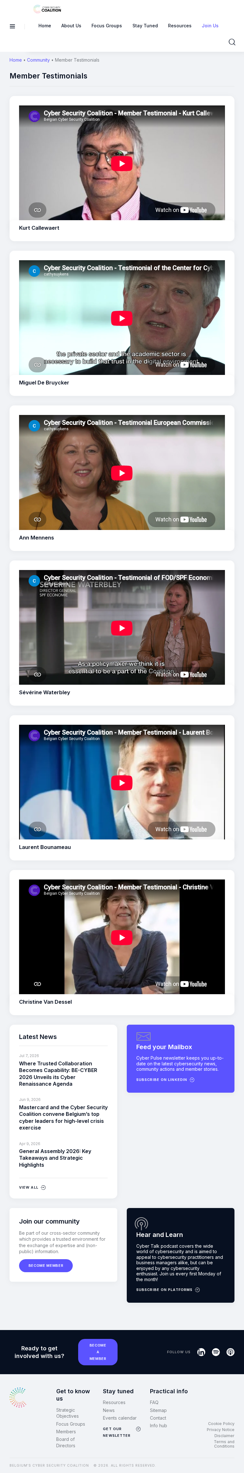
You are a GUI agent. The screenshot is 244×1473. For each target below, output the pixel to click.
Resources (114, 1402)
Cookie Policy (221, 1423)
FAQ (154, 1402)
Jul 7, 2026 (29, 1055)
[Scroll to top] (235, 1457)
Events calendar (120, 1418)
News (109, 1410)
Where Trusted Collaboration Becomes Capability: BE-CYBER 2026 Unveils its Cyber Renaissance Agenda (58, 1073)
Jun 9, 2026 (30, 1099)
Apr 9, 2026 (29, 1143)
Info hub (158, 1425)
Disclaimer (224, 1435)
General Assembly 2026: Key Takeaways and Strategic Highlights (55, 1158)
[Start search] (232, 42)
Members (66, 1431)
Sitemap (158, 1410)
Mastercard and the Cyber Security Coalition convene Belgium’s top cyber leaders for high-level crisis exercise (63, 1117)
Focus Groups (70, 1424)
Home (16, 60)
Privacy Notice (220, 1429)
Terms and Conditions (224, 1444)
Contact (158, 1418)
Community (38, 60)
